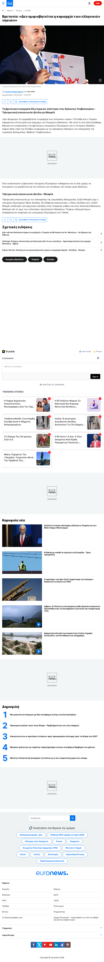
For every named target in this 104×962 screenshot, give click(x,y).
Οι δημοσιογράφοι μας (12, 917)
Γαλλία (37, 854)
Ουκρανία (74, 841)
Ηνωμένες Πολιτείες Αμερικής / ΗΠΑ (40, 848)
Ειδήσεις (10, 10)
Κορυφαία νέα (13, 520)
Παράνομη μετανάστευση (52, 861)
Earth (56, 895)
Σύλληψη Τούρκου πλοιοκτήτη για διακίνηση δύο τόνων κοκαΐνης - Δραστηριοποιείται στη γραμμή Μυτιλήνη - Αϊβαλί (46, 242)
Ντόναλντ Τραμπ (74, 848)
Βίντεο (5, 912)
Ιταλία (23, 854)
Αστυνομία (53, 854)
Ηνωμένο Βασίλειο (15, 259)
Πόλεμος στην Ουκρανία (36, 841)
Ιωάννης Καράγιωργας (14, 92)
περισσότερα (8, 935)
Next (4, 900)
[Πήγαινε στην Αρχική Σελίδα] (9, 3)
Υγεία (56, 900)
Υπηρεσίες (7, 928)
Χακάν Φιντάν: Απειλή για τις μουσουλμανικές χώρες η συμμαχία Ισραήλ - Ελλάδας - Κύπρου (43, 250)
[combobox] (52, 818)
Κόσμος (19, 10)
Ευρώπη (5, 889)
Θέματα (5, 883)
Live (98, 3)
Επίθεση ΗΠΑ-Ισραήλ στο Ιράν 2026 (67, 835)
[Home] (3, 10)
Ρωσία (59, 841)
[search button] (72, 818)
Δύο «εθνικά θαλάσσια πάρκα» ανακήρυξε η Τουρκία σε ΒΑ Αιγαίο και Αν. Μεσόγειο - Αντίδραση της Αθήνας (46, 233)
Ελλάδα (28, 10)
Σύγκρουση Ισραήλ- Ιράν (31, 835)
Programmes (59, 912)
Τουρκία (35, 259)
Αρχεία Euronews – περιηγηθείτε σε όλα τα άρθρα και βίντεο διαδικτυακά (76, 918)
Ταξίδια (5, 906)
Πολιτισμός (59, 906)
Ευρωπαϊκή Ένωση (75, 854)
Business (6, 895)
